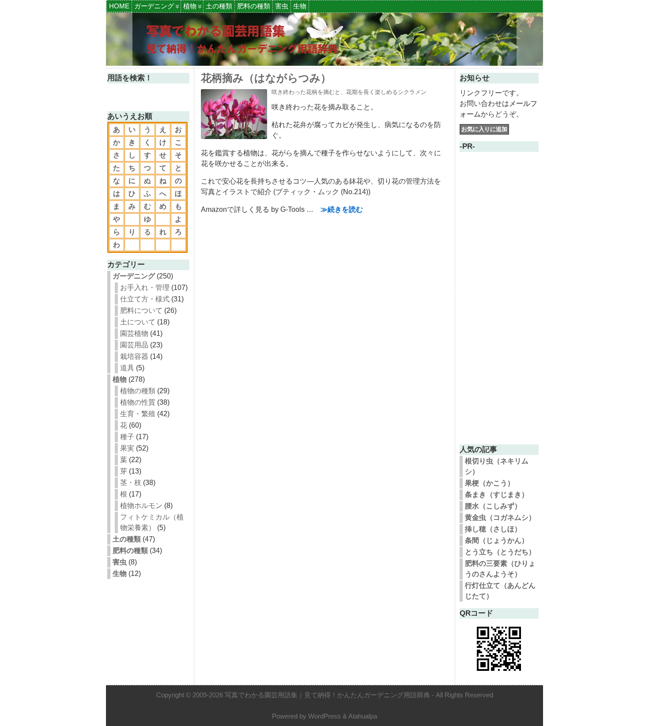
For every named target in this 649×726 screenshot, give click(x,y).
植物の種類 (137, 391)
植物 (189, 6)
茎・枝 (130, 482)
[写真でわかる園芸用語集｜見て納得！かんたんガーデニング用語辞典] (324, 39)
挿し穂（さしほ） (493, 529)
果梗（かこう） (489, 483)
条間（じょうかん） (496, 540)
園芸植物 (134, 333)
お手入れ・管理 (145, 287)
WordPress (324, 716)
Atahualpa (362, 716)
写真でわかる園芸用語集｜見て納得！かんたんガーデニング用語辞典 (327, 695)
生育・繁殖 (137, 414)
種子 (127, 436)
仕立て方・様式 (145, 299)
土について (137, 322)
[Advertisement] (499, 305)
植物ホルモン (141, 505)
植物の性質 (137, 402)
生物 (299, 6)
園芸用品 (134, 345)
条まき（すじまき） (496, 494)
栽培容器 (134, 356)
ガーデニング (154, 6)
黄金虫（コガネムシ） (500, 517)
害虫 (281, 6)
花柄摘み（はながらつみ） (266, 78)
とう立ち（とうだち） (500, 552)
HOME (119, 6)
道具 (127, 368)
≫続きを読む (342, 209)
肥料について (141, 310)
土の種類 (219, 6)
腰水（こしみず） (493, 506)
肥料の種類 (253, 6)
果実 (127, 448)
